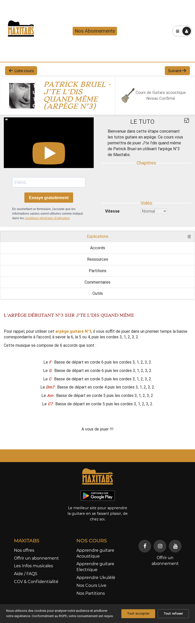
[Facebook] (144, 546)
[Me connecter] (186, 31)
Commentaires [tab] (97, 282)
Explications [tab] (97, 236)
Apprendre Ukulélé (95, 577)
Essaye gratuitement (49, 198)
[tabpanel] (97, 372)
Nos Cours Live (91, 585)
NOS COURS (91, 540)
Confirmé (167, 98)
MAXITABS (26, 540)
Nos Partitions (90, 593)
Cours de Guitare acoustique (161, 92)
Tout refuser (173, 613)
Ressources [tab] (97, 259)
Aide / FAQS (25, 573)
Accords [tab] (97, 247)
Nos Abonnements (95, 31)
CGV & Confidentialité (36, 581)
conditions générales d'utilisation (47, 218)
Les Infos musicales (33, 565)
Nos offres (24, 550)
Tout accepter (138, 613)
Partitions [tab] (97, 270)
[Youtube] (175, 546)
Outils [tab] (97, 293)
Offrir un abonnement (36, 558)
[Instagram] (160, 546)
